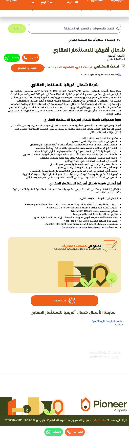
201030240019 (13, 420)
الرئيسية (111, 39)
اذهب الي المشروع (27, 67)
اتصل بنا (33, 57)
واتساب (15, 57)
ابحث (16, 28)
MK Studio (100, 420)
